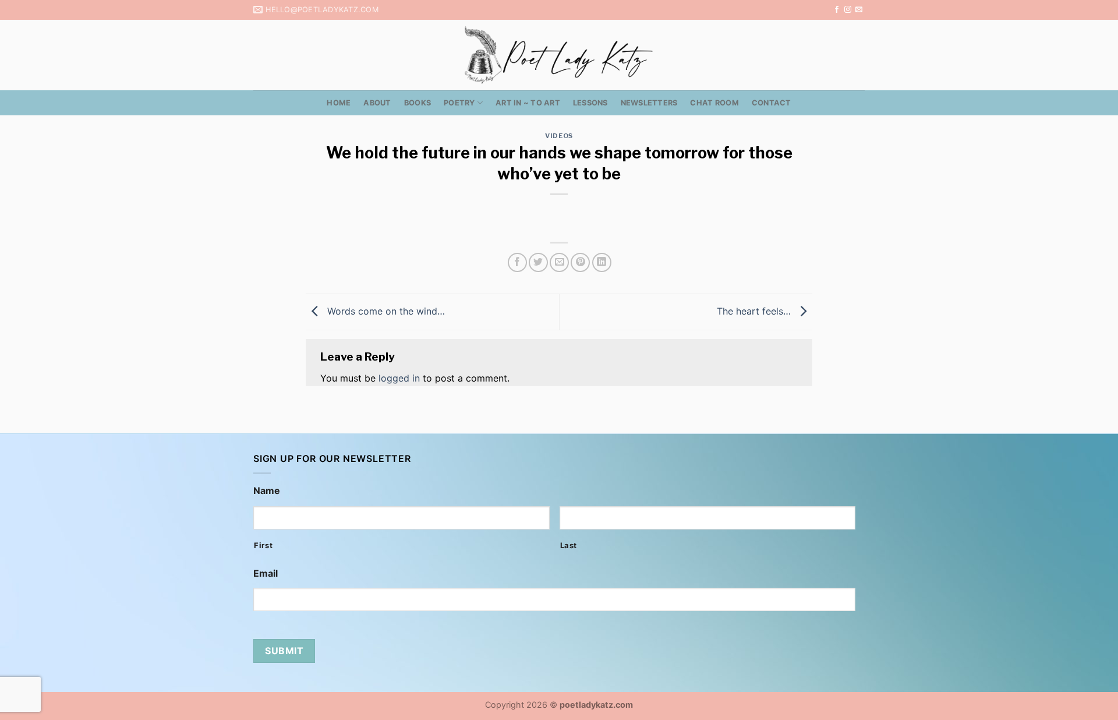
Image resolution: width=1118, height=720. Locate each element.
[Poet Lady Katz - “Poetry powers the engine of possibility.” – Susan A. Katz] (559, 55)
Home (339, 102)
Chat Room (714, 102)
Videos (558, 136)
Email (265, 573)
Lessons (590, 102)
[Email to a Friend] (559, 262)
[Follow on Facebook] (836, 10)
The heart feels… (755, 311)
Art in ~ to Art (528, 102)
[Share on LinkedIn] (601, 262)
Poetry (459, 102)
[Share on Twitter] (538, 262)
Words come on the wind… (384, 311)
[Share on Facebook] (517, 262)
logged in (399, 378)
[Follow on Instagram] (847, 10)
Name (266, 490)
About (377, 102)
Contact (771, 102)
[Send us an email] (858, 10)
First (263, 545)
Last (569, 545)
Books (417, 102)
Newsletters (649, 102)
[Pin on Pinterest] (580, 262)
